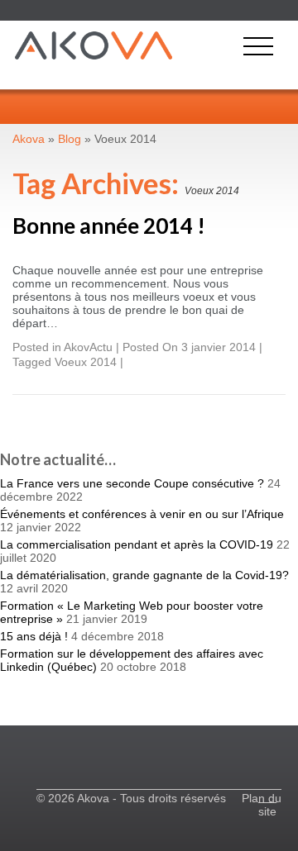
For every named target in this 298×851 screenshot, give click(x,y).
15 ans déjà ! (34, 636)
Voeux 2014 (86, 361)
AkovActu (88, 347)
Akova (28, 138)
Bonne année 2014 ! (108, 225)
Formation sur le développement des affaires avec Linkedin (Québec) (131, 660)
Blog (69, 138)
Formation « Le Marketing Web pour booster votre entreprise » (131, 612)
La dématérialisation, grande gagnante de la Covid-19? (144, 575)
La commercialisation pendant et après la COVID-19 (136, 544)
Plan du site (261, 805)
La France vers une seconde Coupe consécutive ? (132, 483)
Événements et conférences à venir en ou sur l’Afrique (142, 514)
